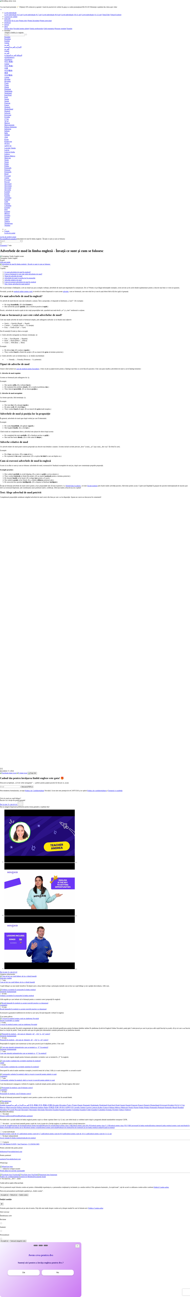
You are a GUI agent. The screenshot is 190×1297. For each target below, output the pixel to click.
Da (23, 1272)
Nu (57, 1272)
